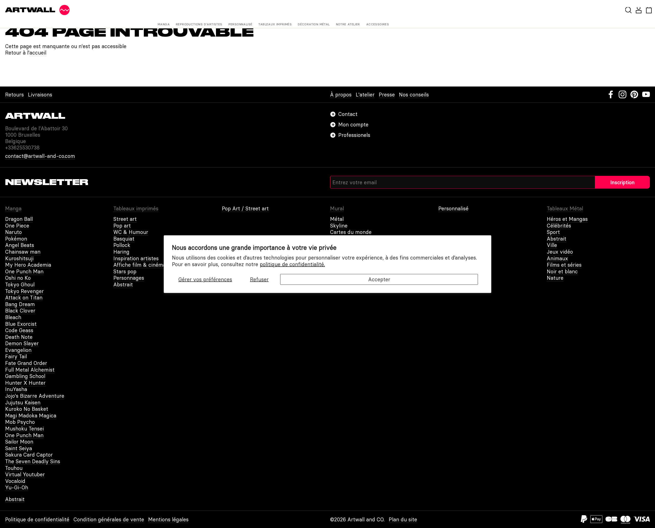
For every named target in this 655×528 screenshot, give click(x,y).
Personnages (128, 278)
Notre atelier (348, 24)
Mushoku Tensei (24, 428)
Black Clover (20, 310)
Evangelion (18, 350)
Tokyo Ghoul (20, 284)
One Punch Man (24, 271)
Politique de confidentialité (37, 519)
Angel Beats (19, 245)
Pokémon (16, 238)
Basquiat (123, 238)
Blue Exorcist (21, 324)
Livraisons (40, 94)
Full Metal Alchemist (29, 370)
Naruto (13, 232)
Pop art (122, 225)
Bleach (13, 317)
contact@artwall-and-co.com (40, 156)
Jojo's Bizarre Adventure (34, 396)
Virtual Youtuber (25, 474)
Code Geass (19, 330)
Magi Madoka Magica (30, 415)
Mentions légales (168, 519)
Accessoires (377, 24)
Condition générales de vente (108, 519)
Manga (164, 24)
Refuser (259, 279)
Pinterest (634, 94)
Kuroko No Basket (26, 409)
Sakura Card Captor (29, 454)
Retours (14, 94)
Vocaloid (15, 481)
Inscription (622, 182)
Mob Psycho (20, 422)
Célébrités (559, 225)
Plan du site (403, 519)
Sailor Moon (19, 441)
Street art (125, 219)
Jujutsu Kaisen (22, 402)
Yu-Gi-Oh (16, 487)
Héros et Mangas (567, 219)
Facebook (611, 94)
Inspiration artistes (136, 258)
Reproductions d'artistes (199, 24)
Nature (555, 278)
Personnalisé (240, 24)
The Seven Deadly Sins (32, 461)
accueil (37, 52)
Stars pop (124, 271)
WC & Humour (130, 232)
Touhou (14, 468)
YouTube (646, 94)
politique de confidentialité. (292, 264)
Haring (121, 252)
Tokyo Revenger (24, 291)
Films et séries (564, 265)
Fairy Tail (16, 356)
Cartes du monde (351, 232)
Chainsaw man (22, 252)
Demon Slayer (22, 343)
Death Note (18, 337)
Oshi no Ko (18, 278)
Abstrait (123, 284)
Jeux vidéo (560, 252)
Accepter (379, 279)
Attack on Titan (23, 297)
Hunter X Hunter (25, 383)
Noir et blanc (562, 271)
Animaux (557, 258)
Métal (337, 219)
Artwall (30, 10)
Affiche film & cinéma (139, 265)
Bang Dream (20, 304)
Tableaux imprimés (275, 24)
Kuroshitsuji (19, 258)
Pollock (121, 245)
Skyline (338, 225)
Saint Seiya (18, 448)
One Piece (17, 225)
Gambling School (25, 376)
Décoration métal (314, 24)
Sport (553, 232)
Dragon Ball (19, 219)
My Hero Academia (28, 265)
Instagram (622, 94)
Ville (552, 245)
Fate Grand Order (26, 363)
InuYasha (16, 389)
